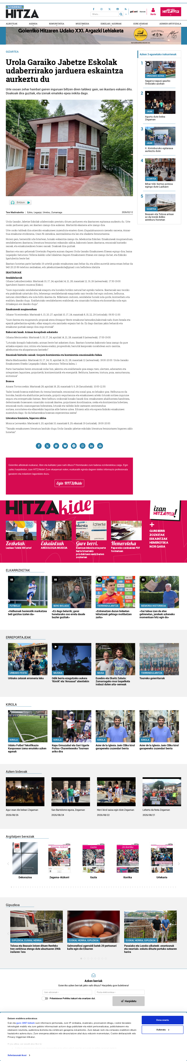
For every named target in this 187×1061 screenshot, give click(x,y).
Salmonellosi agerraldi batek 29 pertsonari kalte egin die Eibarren (92, 947)
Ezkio (30, 212)
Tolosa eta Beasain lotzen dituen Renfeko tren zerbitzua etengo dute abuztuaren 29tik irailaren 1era (35, 948)
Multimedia (82, 23)
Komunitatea (56, 23)
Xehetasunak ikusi (17, 1055)
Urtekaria (161, 877)
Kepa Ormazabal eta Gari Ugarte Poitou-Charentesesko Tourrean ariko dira (70, 748)
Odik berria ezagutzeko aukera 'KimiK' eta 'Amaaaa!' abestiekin (70, 680)
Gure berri (157, 531)
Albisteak (11, 23)
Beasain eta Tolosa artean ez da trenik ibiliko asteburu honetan (159, 217)
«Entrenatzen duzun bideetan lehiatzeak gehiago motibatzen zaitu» (114, 614)
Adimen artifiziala (170, 23)
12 (132, 212)
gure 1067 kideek (25, 1023)
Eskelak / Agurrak (111, 23)
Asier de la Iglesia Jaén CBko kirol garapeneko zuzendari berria (115, 747)
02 (128, 212)
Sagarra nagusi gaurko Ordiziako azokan (157, 82)
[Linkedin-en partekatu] (91, 446)
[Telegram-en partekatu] (74, 446)
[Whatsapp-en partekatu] (82, 446)
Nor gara (157, 546)
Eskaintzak (158, 538)
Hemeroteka (158, 542)
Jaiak (149, 111)
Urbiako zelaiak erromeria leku (26, 678)
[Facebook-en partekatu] (39, 446)
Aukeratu (161, 1029)
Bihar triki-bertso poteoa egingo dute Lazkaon (159, 185)
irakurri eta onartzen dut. (72, 998)
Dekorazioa (25, 877)
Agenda (33, 23)
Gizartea (12, 51)
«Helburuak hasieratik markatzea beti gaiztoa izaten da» (27, 613)
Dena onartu (162, 1020)
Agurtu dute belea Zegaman (155, 118)
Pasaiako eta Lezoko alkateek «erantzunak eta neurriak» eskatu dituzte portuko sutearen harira (150, 948)
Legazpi (38, 212)
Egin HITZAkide (69, 483)
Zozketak (157, 534)
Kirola (14, 740)
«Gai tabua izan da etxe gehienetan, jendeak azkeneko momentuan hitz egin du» (157, 614)
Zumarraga (56, 212)
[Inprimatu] (100, 446)
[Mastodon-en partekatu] (56, 446)
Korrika (127, 877)
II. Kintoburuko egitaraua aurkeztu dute (159, 149)
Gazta (93, 877)
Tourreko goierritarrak (152, 678)
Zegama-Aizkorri (59, 877)
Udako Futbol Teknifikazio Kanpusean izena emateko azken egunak (27, 748)
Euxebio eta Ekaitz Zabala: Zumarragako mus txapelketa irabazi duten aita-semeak (113, 681)
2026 (124, 212)
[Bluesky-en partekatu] (65, 446)
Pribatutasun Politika (60, 998)
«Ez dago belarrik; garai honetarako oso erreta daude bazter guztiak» (68, 614)
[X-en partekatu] (47, 446)
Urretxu (46, 212)
